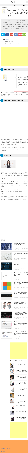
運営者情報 (3, 451)
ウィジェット (3, 445)
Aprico (14, 2)
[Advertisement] (18, 350)
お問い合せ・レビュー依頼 (5, 448)
